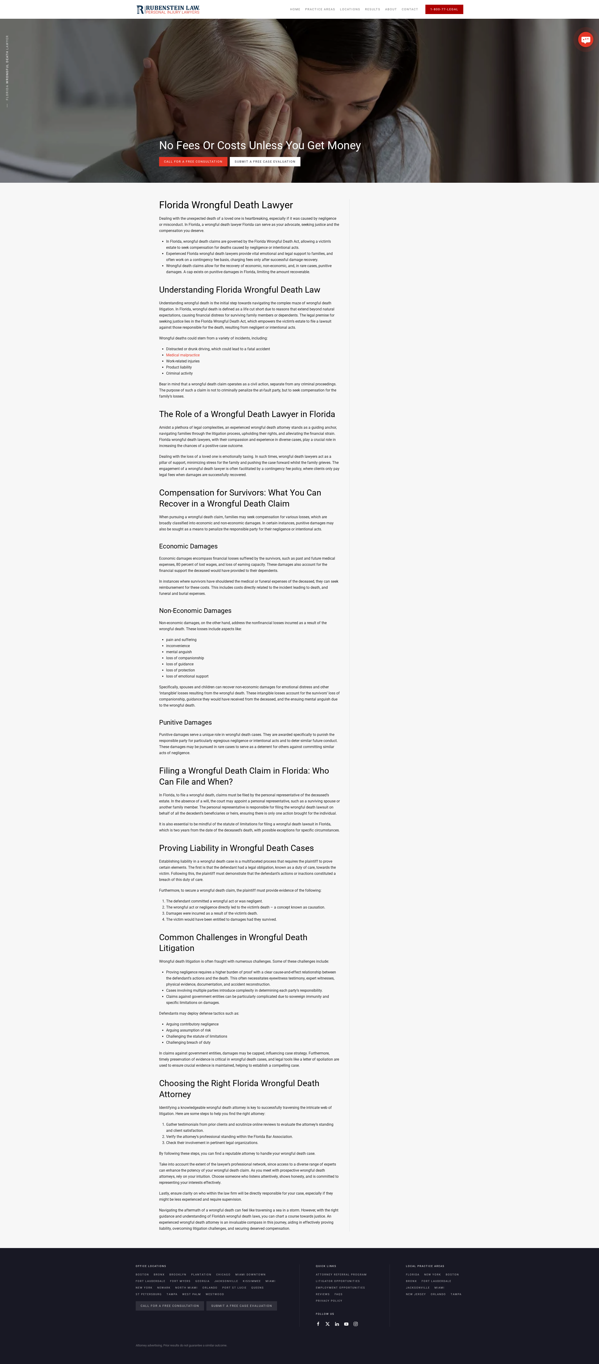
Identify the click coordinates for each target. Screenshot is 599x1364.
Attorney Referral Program (341, 1274)
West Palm (191, 1294)
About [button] (391, 9)
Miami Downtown (250, 1274)
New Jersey (416, 1294)
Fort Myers (180, 1281)
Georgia (202, 1281)
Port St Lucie (234, 1287)
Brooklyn (177, 1274)
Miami (271, 1281)
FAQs (339, 1294)
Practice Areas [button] (320, 9)
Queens (257, 1287)
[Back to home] (168, 9)
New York (144, 1287)
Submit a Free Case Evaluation (265, 161)
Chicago (223, 1274)
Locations (350, 9)
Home (295, 9)
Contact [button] (410, 9)
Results (372, 9)
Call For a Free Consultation (193, 161)
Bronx (159, 1274)
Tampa (172, 1294)
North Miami (186, 1287)
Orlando (210, 1287)
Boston (142, 1274)
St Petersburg (149, 1294)
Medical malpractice (183, 355)
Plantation (201, 1274)
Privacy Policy (329, 1300)
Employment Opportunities (340, 1287)
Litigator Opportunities (338, 1281)
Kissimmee (252, 1281)
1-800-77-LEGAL (444, 9)
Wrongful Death (7, 67)
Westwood (215, 1294)
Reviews (323, 1294)
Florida (413, 1274)
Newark (164, 1287)
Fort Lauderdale (150, 1281)
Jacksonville (226, 1281)
